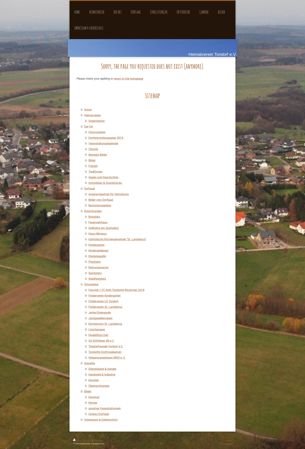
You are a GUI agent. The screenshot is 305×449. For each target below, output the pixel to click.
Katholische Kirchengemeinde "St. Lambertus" (117, 239)
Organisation (96, 121)
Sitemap (98, 440)
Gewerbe (89, 363)
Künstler (93, 380)
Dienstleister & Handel (102, 369)
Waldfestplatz (97, 278)
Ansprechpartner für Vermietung (108, 194)
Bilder (91, 160)
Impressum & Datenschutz (101, 419)
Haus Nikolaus (97, 233)
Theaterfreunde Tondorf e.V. (105, 346)
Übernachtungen (98, 386)
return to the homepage (128, 78)
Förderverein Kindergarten (104, 295)
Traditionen (95, 171)
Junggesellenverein (100, 318)
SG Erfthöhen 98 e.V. (101, 340)
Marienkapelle (97, 256)
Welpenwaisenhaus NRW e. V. (106, 357)
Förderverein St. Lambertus (105, 307)
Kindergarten (96, 245)
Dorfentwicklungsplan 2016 (105, 138)
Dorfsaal (89, 188)
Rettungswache (98, 267)
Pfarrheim (94, 262)
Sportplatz (95, 273)
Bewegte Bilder (97, 154)
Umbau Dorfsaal (98, 414)
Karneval (93, 397)
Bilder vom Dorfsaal (100, 200)
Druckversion (84, 440)
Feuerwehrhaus (97, 222)
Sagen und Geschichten (103, 177)
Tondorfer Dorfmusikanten (104, 352)
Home (88, 109)
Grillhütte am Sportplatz (103, 228)
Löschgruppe (96, 329)
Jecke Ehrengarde (99, 312)
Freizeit (93, 166)
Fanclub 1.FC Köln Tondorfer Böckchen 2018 (116, 290)
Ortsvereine (91, 284)
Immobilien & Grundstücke (105, 183)
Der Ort (88, 126)
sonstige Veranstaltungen (104, 408)
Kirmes (92, 402)
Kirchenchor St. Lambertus (105, 324)
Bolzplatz (94, 216)
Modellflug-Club (98, 335)
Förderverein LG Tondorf (103, 301)
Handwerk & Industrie (101, 374)
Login (229, 440)
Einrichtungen (93, 211)
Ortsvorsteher (96, 132)
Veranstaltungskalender (103, 143)
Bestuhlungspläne (99, 205)
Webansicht (225, 443)
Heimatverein (92, 115)
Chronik (93, 149)
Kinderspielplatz (98, 250)
